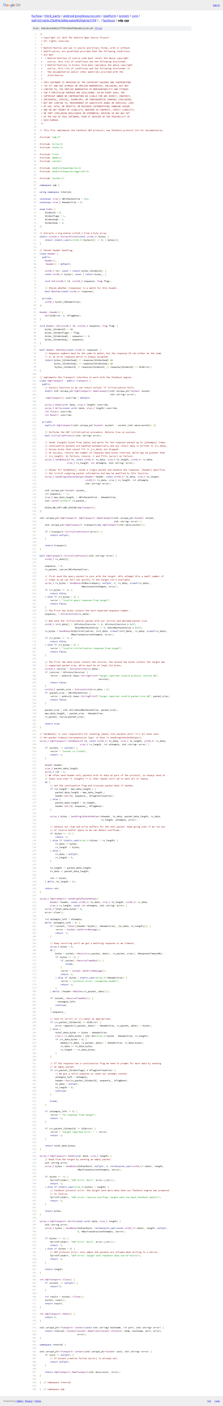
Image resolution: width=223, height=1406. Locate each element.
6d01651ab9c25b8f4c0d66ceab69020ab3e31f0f (64, 20)
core (135, 16)
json (217, 1400)
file (98, 28)
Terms (37, 1401)
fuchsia (37, 16)
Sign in (216, 5)
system (124, 16)
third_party (52, 16)
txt (209, 1400)
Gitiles (19, 1401)
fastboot (109, 20)
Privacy (28, 1401)
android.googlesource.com (82, 16)
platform (109, 16)
